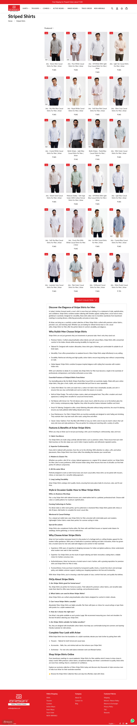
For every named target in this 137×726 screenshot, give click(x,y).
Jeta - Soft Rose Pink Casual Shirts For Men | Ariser (97, 110)
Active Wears (58, 8)
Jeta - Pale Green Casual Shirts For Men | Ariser (76, 286)
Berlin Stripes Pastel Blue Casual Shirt (81, 381)
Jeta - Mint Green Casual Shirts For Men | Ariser (119, 152)
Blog (76, 704)
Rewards (107, 712)
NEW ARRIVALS (99, 8)
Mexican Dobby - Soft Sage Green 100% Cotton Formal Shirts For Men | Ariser (76, 198)
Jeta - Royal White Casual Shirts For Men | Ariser (75, 110)
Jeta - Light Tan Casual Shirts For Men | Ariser (119, 65)
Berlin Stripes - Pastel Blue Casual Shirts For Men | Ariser (97, 153)
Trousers (35, 8)
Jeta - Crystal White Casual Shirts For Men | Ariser (54, 152)
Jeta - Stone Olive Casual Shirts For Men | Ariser (54, 65)
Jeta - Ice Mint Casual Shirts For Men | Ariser (97, 241)
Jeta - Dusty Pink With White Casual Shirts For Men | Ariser (75, 242)
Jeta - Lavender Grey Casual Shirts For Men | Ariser (54, 286)
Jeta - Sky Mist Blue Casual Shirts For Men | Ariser (54, 110)
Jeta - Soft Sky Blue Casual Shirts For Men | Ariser (54, 241)
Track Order (87, 8)
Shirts (25, 8)
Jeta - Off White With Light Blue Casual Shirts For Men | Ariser (97, 198)
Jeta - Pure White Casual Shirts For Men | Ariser (76, 65)
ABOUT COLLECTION (85, 300)
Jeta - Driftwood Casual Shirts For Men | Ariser (97, 286)
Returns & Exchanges (111, 704)
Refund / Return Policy (111, 701)
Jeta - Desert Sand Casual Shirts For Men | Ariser (54, 197)
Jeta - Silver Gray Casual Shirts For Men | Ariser (119, 110)
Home (10, 21)
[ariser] (14, 8)
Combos (46, 8)
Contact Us (79, 701)
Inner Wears (73, 8)
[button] (126, 8)
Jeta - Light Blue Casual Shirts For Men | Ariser (119, 197)
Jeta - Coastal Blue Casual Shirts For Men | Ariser (119, 241)
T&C (105, 710)
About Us (78, 698)
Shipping (107, 698)
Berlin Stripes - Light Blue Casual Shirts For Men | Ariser (76, 153)
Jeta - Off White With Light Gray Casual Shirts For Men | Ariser (97, 66)
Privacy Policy (108, 707)
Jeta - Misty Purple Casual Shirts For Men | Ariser (119, 286)
